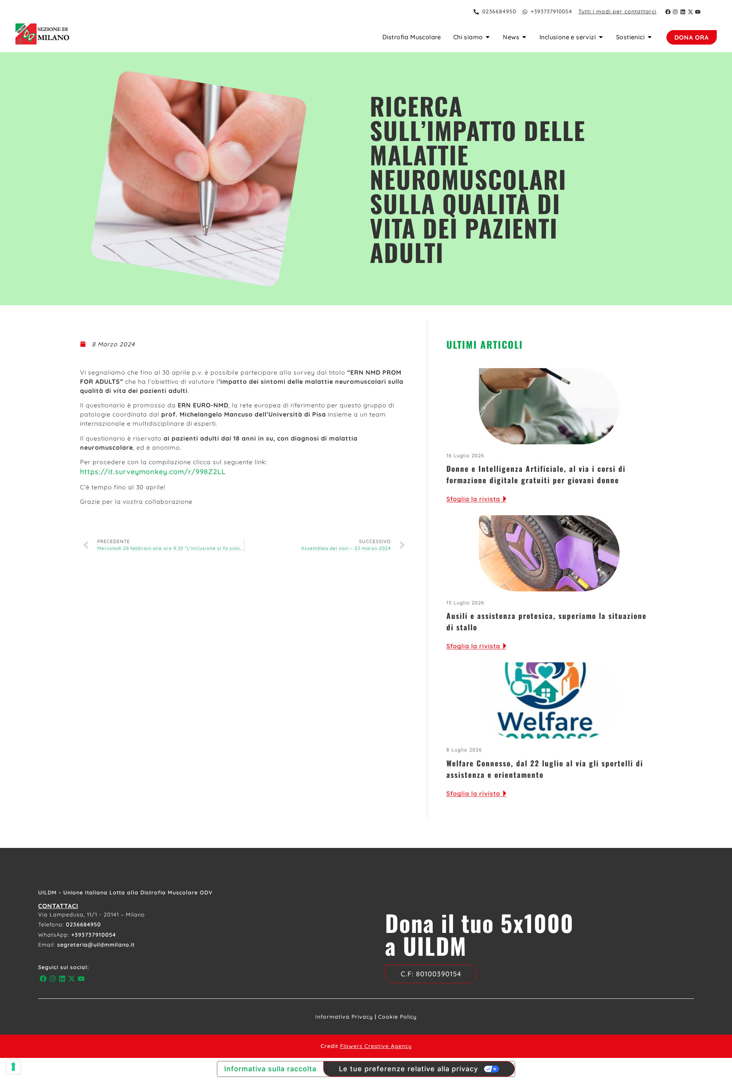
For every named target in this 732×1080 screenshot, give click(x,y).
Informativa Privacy (344, 1016)
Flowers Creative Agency (376, 1046)
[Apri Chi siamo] (488, 37)
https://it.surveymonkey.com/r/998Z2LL (153, 471)
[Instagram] (675, 12)
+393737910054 (93, 934)
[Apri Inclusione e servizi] (601, 37)
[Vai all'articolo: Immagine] (549, 406)
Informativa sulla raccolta (270, 1069)
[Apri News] (524, 37)
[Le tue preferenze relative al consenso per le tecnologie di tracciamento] (13, 1066)
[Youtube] (698, 12)
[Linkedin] (683, 12)
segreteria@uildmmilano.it (96, 944)
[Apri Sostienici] (650, 37)
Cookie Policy (397, 1016)
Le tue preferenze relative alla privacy (408, 1069)
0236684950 (83, 924)
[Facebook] (668, 12)
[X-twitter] (690, 12)
